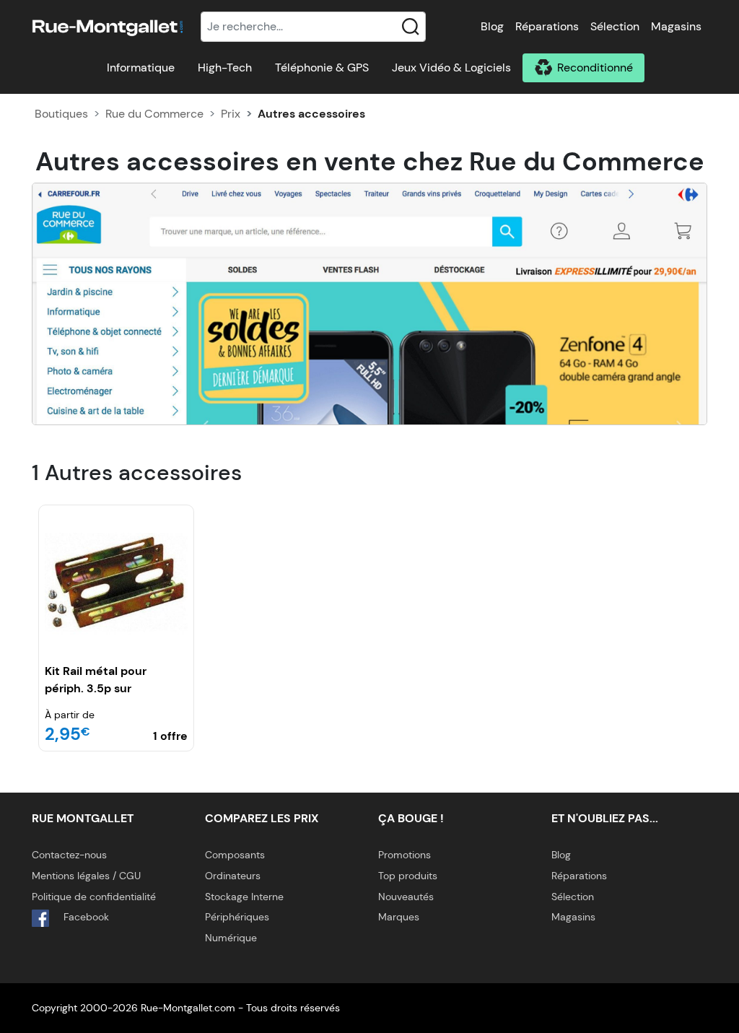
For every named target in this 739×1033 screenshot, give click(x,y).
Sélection (614, 26)
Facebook (85, 916)
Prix (230, 113)
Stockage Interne (244, 896)
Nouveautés (406, 896)
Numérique (231, 937)
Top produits (407, 875)
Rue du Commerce (154, 113)
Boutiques (61, 113)
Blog (492, 26)
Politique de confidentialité (94, 896)
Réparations (547, 26)
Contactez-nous (69, 854)
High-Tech (225, 67)
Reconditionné (595, 67)
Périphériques (237, 916)
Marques (398, 916)
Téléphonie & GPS (322, 67)
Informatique (141, 67)
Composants (235, 854)
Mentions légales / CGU (86, 875)
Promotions (404, 854)
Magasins (676, 26)
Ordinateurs (233, 875)
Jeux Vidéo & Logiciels (451, 67)
